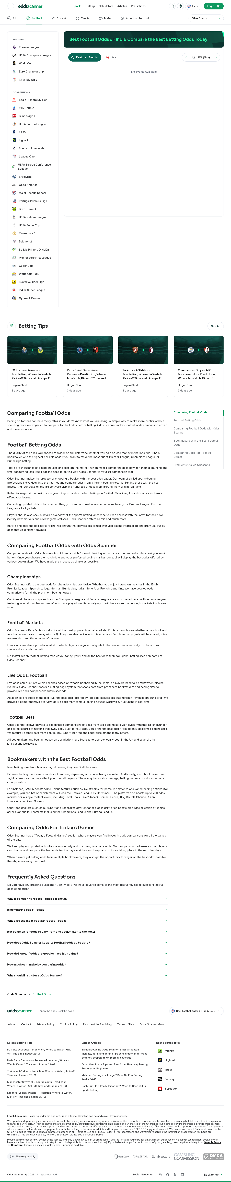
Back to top (211, 1174)
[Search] (172, 6)
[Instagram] (160, 1174)
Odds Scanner (16, 994)
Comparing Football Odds (190, 412)
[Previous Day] (186, 57)
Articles (122, 6)
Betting (90, 6)
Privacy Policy (45, 1024)
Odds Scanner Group (153, 1024)
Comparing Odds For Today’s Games (192, 454)
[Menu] (10, 6)
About (12, 1024)
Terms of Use (125, 1024)
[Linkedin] (182, 1174)
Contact (26, 1024)
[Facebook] (167, 1174)
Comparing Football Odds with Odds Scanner (197, 430)
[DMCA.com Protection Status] (213, 1156)
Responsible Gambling (97, 1024)
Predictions (138, 6)
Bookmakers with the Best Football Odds (196, 442)
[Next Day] (216, 57)
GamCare (17, 1145)
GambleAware (212, 1142)
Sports (77, 6)
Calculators (106, 6)
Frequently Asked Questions (192, 465)
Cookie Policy (69, 1024)
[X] (175, 1174)
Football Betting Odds (187, 420)
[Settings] (180, 6)
